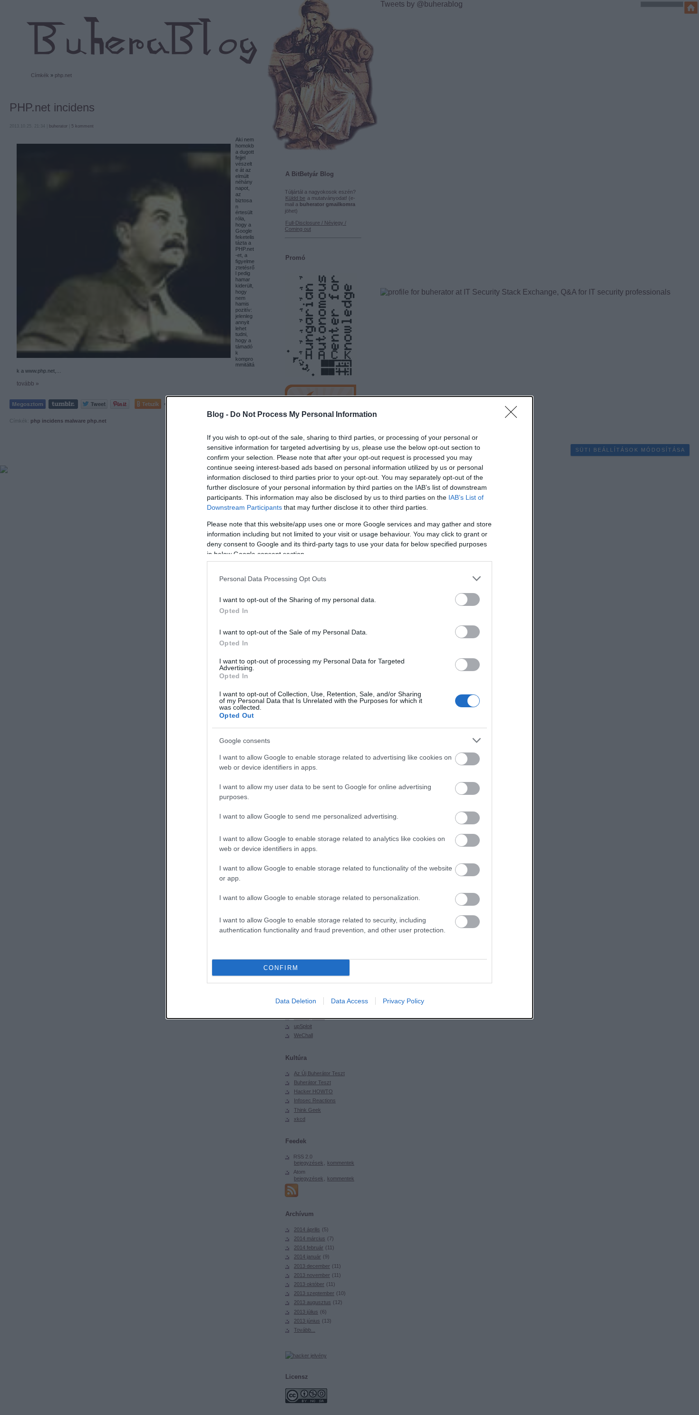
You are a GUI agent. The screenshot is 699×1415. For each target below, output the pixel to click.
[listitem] (349, 579)
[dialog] (349, 707)
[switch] (467, 599)
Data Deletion (295, 1001)
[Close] (514, 415)
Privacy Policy (403, 1001)
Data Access (349, 1001)
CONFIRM (281, 967)
